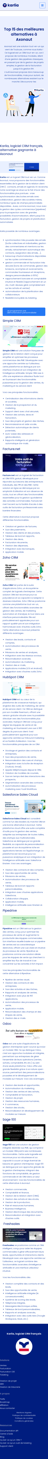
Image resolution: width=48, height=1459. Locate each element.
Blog (2, 1437)
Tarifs (2, 1399)
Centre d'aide (6, 1433)
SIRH (2, 1384)
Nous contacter (7, 1408)
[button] (24, 312)
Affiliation (4, 1405)
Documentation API (9, 1430)
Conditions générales (24, 1421)
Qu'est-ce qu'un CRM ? (11, 1440)
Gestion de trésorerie (10, 1387)
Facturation (5, 1368)
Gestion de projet (8, 1381)
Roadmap (5, 1402)
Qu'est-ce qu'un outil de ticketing (15, 1443)
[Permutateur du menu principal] (42, 5)
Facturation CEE (7, 1371)
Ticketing (4, 1374)
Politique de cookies (24, 1418)
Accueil (4, 12)
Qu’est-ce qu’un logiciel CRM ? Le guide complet (18, 12)
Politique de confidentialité (24, 1415)
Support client (6, 1446)
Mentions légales (24, 1412)
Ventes (3, 1365)
